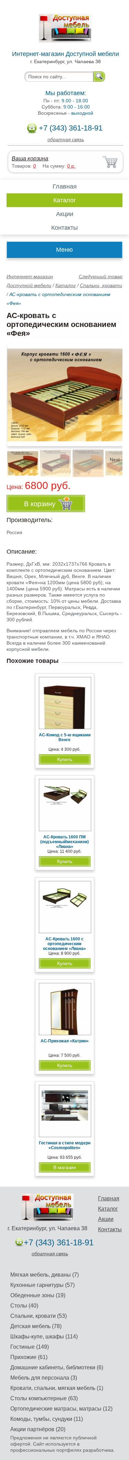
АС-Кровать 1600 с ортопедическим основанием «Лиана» (64, 944)
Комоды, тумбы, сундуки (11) (46, 1419)
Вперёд (111, 391)
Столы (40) (24, 1306)
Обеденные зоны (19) (37, 1295)
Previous (19, 459)
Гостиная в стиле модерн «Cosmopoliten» (64, 1145)
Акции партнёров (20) (37, 1429)
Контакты (64, 227)
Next (115, 459)
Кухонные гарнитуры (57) (42, 1285)
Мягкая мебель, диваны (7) (44, 1275)
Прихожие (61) (28, 1357)
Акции (64, 214)
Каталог (64, 200)
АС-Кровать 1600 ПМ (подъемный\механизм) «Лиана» (64, 842)
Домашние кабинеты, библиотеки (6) (56, 1367)
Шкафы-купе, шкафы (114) (44, 1336)
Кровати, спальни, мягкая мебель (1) (56, 1388)
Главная (65, 186)
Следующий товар (100, 276)
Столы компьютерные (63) (44, 1398)
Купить (64, 759)
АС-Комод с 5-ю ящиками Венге (64, 737)
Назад (17, 391)
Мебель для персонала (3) (43, 1378)
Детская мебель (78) (36, 1326)
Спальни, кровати (101, 285)
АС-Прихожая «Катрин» (65, 1041)
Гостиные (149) (29, 1347)
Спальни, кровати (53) (38, 1316)
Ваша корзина (30, 158)
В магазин (64, 1167)
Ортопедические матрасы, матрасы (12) (61, 1409)
